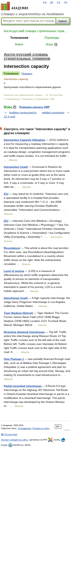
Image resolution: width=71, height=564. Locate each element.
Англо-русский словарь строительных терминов (35, 31)
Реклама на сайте (41, 428)
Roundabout (12, 248)
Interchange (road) (16, 297)
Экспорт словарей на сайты (14, 440)
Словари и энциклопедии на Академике (32, 14)
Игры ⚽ (52, 44)
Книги (19, 44)
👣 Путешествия (9, 434)
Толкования (19, 37)
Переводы (51, 37)
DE (51, 3)
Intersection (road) (16, 166)
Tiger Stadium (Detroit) (18, 312)
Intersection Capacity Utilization (24, 139)
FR (65, 3)
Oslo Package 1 (14, 358)
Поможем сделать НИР (34, 107)
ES (58, 3)
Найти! (63, 21)
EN (44, 3)
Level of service (14, 270)
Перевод (26, 73)
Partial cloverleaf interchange (23, 385)
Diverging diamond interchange (24, 331)
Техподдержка (24, 428)
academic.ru (14, 6)
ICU (6, 193)
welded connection (53, 112)
